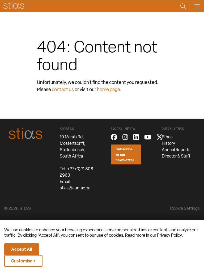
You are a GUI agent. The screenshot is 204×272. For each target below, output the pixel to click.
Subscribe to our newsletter (125, 154)
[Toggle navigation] (197, 6)
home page (108, 89)
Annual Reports (176, 149)
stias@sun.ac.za (75, 188)
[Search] (183, 6)
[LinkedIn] (136, 137)
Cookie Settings (185, 208)
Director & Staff (176, 156)
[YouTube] (147, 137)
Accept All (21, 249)
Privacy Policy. (170, 235)
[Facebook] (114, 137)
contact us (63, 89)
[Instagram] (125, 137)
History (168, 143)
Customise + (23, 261)
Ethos (167, 137)
